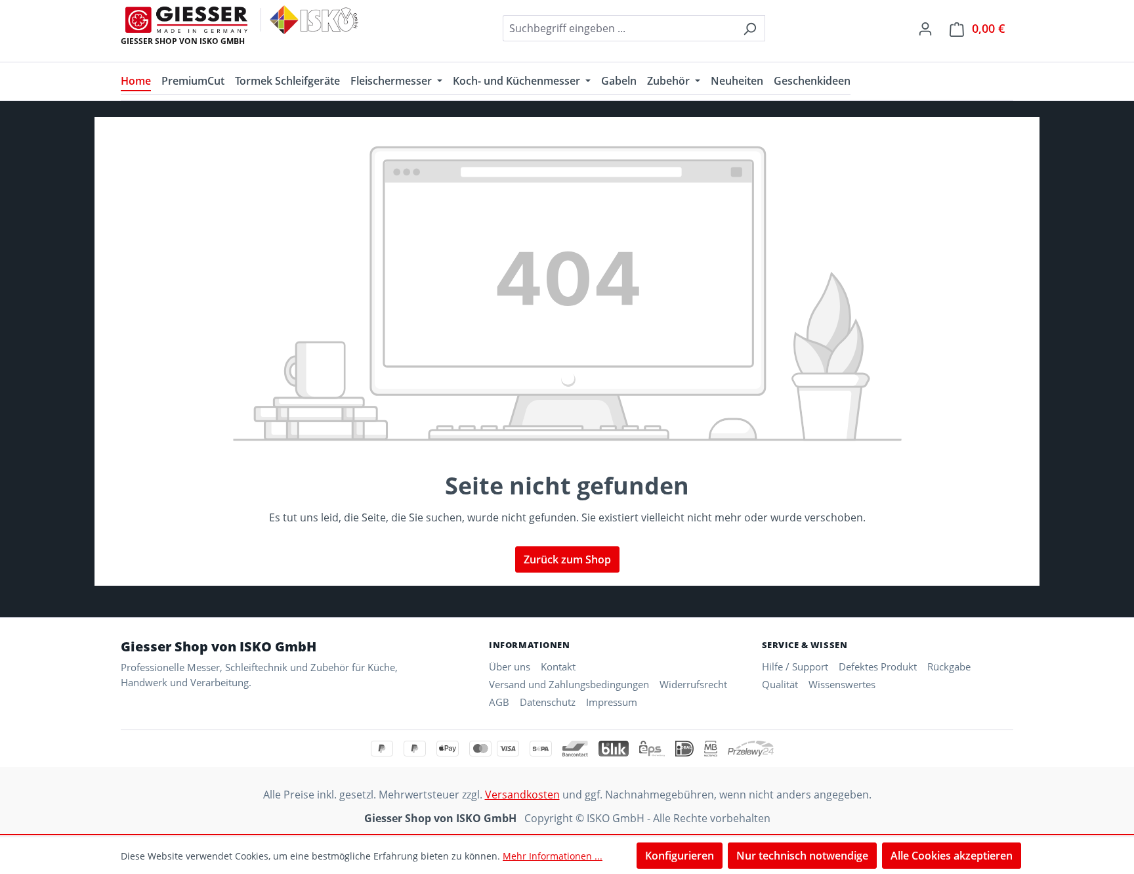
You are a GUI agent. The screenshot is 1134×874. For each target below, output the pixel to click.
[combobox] (619, 28)
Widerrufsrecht (693, 684)
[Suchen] (749, 28)
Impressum (611, 702)
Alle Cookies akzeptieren (952, 855)
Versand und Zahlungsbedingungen (569, 684)
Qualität (780, 684)
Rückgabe (949, 666)
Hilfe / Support (795, 666)
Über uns (509, 666)
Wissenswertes (841, 684)
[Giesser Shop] (186, 20)
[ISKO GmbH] (314, 19)
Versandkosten (522, 794)
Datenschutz (548, 702)
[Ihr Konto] (925, 28)
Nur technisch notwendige (802, 855)
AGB (499, 702)
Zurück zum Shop (567, 559)
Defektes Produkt (878, 666)
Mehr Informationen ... (552, 856)
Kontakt (558, 666)
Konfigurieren (679, 855)
